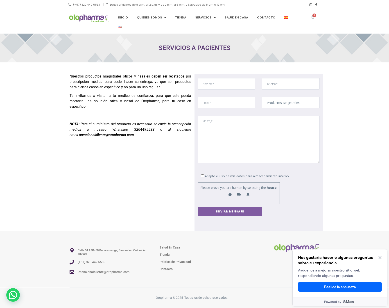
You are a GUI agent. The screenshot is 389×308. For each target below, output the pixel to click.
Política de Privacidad (175, 262)
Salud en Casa (236, 17)
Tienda (180, 17)
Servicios (203, 17)
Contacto (266, 17)
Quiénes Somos (149, 17)
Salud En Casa (170, 247)
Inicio (123, 17)
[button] (13, 295)
